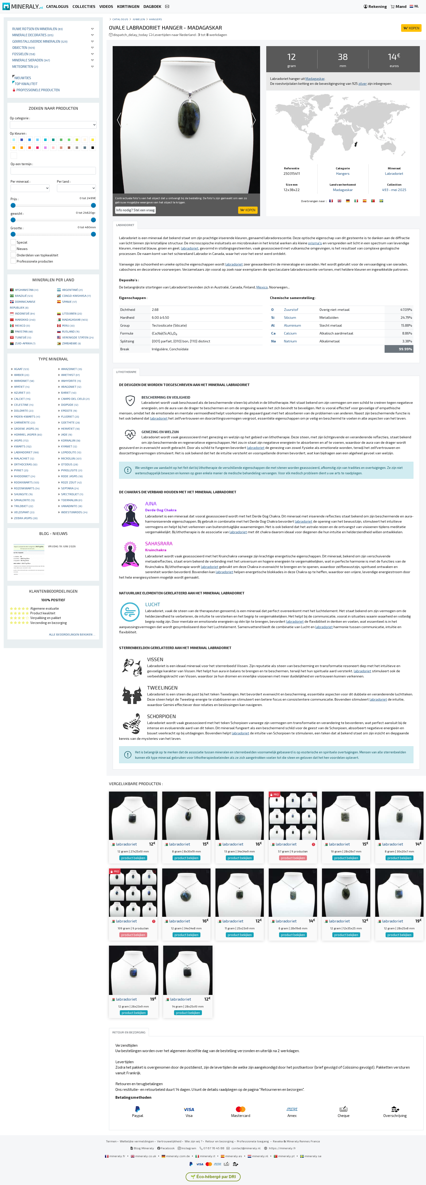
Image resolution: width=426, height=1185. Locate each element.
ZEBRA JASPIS (25, 518)
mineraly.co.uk (146, 1156)
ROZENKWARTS (26, 488)
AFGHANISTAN (26, 289)
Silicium (290, 317)
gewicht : (17, 213)
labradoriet (126, 843)
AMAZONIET (71, 369)
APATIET (21, 386)
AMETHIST (70, 374)
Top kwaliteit (24, 84)
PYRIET (21, 470)
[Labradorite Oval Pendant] (339, 200)
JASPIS (21, 440)
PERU (68, 325)
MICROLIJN (71, 458)
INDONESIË (25, 313)
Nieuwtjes (21, 78)
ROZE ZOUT (71, 482)
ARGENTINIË (72, 289)
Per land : (64, 181)
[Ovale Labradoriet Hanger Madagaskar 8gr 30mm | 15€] (186, 815)
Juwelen (139, 19)
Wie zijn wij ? (193, 1141)
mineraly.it (207, 1156)
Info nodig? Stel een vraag (135, 210)
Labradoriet (394, 173)
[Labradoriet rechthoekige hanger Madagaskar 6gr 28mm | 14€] (293, 892)
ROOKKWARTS (26, 482)
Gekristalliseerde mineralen (40, 41)
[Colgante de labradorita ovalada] (365, 200)
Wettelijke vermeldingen (137, 1141)
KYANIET (69, 446)
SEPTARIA (70, 488)
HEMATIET (70, 428)
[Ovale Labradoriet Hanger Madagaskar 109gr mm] (133, 892)
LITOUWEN (72, 313)
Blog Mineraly (143, 1148)
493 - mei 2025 (394, 190)
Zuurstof (291, 309)
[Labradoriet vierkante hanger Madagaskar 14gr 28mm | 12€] (188, 969)
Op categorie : (20, 118)
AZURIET (22, 392)
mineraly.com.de (178, 1156)
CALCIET (22, 398)
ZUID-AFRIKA (25, 343)
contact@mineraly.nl (246, 1148)
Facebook (167, 1148)
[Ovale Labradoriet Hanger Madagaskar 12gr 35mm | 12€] (346, 892)
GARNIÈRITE (24, 422)
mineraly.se (312, 1156)
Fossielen (23, 54)
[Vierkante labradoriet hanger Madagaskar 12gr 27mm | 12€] (133, 815)
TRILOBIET (23, 506)
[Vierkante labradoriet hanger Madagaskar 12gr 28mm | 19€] (399, 892)
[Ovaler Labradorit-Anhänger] (348, 200)
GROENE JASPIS (26, 428)
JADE (66, 434)
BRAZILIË (24, 295)
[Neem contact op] (167, 6)
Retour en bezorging (219, 1141)
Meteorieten (25, 66)
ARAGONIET (71, 386)
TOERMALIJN (71, 500)
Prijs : (14, 199)
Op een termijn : (22, 164)
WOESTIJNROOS (74, 512)
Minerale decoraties (32, 35)
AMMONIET (24, 380)
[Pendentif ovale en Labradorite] (331, 200)
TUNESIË (23, 337)
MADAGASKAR (75, 319)
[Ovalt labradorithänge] (381, 200)
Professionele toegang (253, 1141)
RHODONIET (24, 476)
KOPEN (411, 28)
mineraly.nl (260, 1156)
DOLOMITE (23, 410)
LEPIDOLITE (71, 452)
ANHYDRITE (71, 380)
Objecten (23, 47)
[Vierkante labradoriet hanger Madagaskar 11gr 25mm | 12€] (239, 892)
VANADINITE (71, 506)
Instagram (188, 1148)
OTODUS (69, 464)
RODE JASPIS (72, 476)
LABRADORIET (26, 452)
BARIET (68, 392)
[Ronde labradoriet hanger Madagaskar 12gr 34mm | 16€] (186, 892)
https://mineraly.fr (282, 1148)
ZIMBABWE (71, 343)
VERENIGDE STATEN (77, 337)
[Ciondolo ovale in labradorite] (356, 200)
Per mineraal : (20, 181)
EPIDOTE (69, 410)
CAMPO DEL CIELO (75, 398)
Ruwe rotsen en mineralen (37, 29)
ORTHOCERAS (25, 464)
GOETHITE (70, 422)
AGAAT (21, 369)
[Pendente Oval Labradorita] (373, 200)
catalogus (120, 19)
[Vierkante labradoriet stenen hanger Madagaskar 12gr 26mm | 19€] (133, 969)
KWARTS (22, 446)
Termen (111, 1141)
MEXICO (22, 325)
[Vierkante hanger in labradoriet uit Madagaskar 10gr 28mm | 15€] (346, 815)
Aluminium (292, 325)
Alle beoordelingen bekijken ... (72, 634)
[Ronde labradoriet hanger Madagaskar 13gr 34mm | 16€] (239, 815)
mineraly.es (234, 1156)
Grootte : (17, 228)
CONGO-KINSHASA (76, 295)
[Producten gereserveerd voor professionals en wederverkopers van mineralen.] (313, 844)
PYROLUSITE (71, 470)
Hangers (155, 19)
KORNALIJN (70, 440)
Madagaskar (343, 190)
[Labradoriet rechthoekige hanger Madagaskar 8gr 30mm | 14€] (399, 815)
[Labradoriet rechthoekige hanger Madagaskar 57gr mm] (293, 815)
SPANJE (69, 301)
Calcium (290, 333)
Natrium (290, 341)
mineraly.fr (117, 1156)
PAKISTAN (24, 331)
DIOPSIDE (69, 404)
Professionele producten (38, 90)
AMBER (21, 374)
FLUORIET (70, 416)
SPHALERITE (24, 500)
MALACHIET (24, 458)
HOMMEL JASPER (28, 434)
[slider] (13, 205)
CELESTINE (23, 404)
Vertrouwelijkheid (169, 1141)
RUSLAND (70, 331)
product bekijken (133, 858)
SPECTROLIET (72, 494)
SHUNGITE (23, 494)
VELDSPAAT (24, 512)
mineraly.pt (286, 1156)
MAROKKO (25, 319)
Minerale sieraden (31, 60)
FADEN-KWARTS (27, 416)
